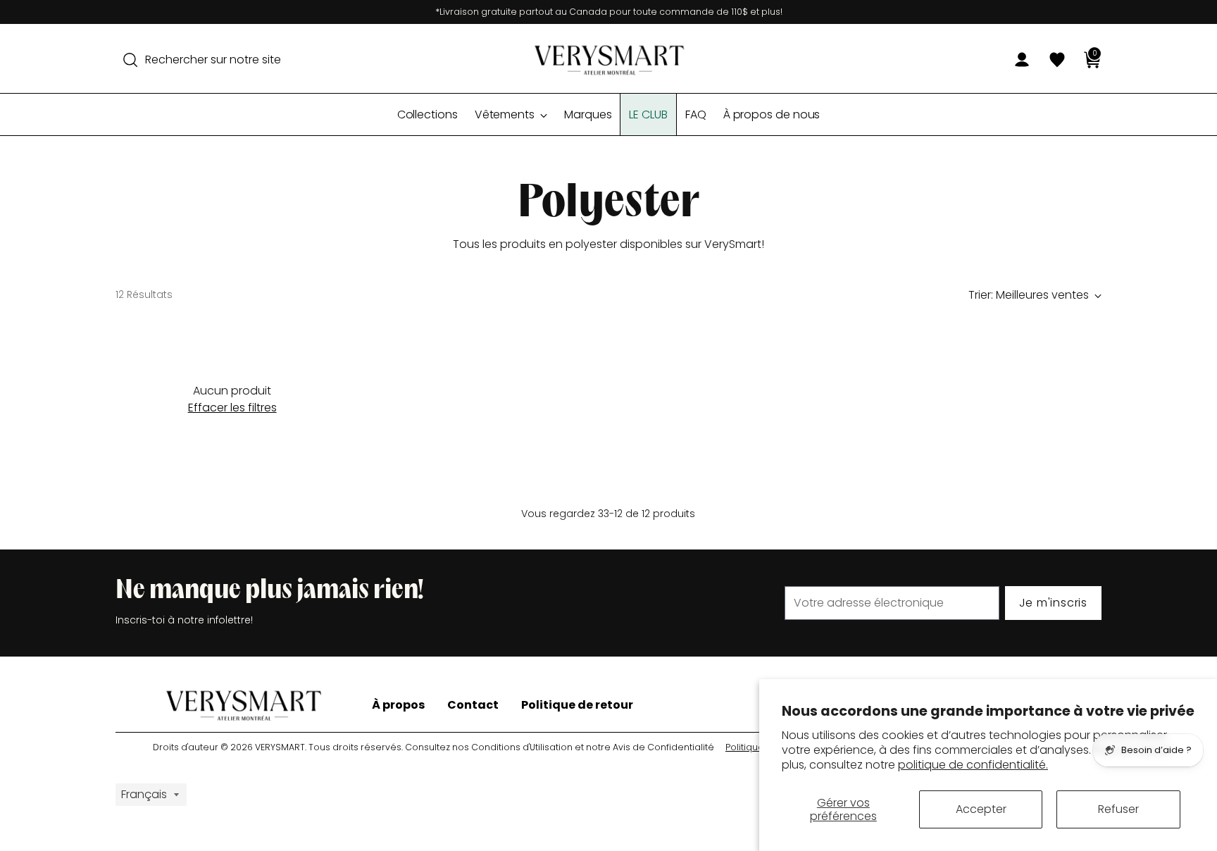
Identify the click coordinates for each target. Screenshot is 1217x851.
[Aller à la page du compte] (1016, 60)
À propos (398, 705)
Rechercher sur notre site (213, 59)
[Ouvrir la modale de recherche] (130, 60)
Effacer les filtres (232, 407)
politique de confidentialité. (973, 765)
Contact (473, 705)
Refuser (1118, 809)
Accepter (981, 809)
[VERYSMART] (608, 60)
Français (144, 794)
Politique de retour (577, 705)
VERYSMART (280, 747)
